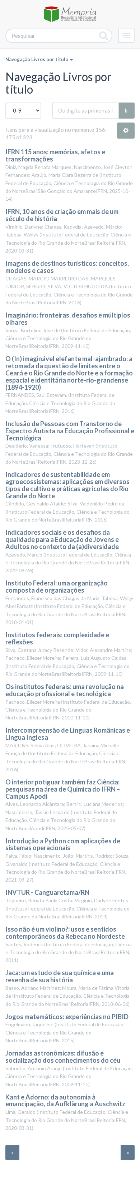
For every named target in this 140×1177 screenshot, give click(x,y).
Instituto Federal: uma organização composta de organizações (56, 586)
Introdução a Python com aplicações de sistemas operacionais (62, 844)
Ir (127, 110)
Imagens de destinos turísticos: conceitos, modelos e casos (67, 266)
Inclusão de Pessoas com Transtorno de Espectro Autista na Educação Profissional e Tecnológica (69, 431)
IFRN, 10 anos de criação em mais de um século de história (61, 215)
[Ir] (103, 36)
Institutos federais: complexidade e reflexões (57, 638)
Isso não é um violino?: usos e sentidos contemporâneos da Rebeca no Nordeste (65, 932)
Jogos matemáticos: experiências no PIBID (67, 1017)
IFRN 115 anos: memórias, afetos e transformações (55, 155)
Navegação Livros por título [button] (37, 59)
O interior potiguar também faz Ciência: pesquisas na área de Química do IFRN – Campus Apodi (62, 789)
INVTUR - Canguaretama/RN (47, 892)
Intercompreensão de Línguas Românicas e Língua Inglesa (67, 733)
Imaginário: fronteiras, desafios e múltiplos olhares (67, 318)
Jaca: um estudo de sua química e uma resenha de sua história (59, 976)
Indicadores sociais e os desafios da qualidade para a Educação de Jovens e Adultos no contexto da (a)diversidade (62, 539)
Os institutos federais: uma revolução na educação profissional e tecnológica (64, 690)
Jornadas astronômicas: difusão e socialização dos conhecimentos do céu (62, 1056)
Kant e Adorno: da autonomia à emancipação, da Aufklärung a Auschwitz (65, 1100)
